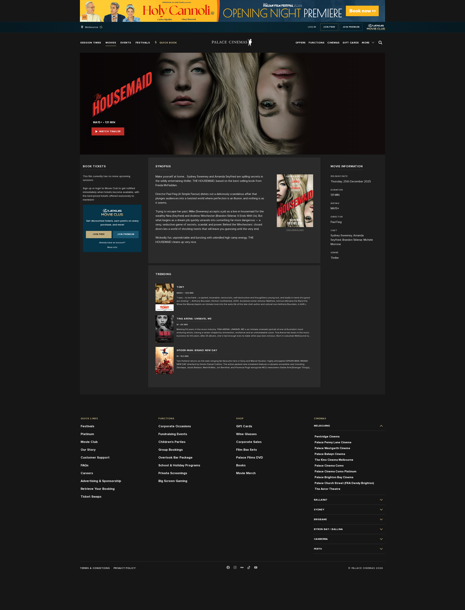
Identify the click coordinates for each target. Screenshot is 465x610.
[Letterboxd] (242, 567)
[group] (95, 27)
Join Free (329, 27)
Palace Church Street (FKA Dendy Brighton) (344, 483)
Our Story (88, 450)
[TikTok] (248, 567)
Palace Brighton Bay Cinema (334, 477)
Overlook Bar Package (175, 457)
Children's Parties (171, 442)
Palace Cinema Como (329, 465)
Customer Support (95, 457)
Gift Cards (244, 426)
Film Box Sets (246, 450)
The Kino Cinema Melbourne (334, 460)
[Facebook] (228, 568)
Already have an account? (112, 242)
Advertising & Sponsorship (101, 481)
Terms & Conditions (95, 568)
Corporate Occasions (174, 426)
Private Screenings (172, 473)
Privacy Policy (125, 568)
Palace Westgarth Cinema (332, 448)
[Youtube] (255, 568)
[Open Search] (380, 42)
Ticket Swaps (91, 497)
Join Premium (351, 27)
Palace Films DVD (249, 457)
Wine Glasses (246, 434)
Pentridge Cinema (327, 436)
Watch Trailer (110, 131)
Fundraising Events (172, 434)
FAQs (84, 465)
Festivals (87, 426)
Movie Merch (246, 473)
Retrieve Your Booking (98, 489)
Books (241, 465)
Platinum (87, 434)
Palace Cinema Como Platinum (335, 471)
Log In (312, 27)
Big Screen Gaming (172, 481)
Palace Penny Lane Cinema (333, 442)
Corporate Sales (249, 442)
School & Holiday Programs (179, 465)
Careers (87, 473)
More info (112, 247)
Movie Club (89, 442)
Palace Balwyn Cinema (330, 454)
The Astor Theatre (327, 489)
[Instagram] (235, 568)
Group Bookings (170, 450)
